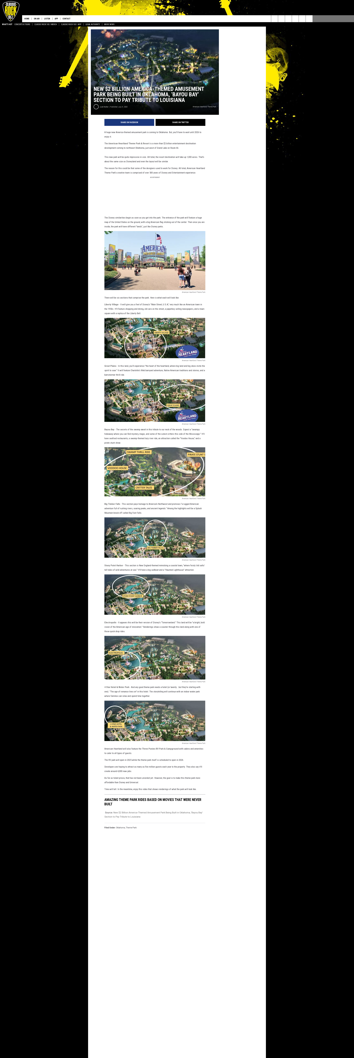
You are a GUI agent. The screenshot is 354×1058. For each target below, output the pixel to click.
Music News (109, 24)
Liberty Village (111, 304)
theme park (131, 828)
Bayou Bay (109, 429)
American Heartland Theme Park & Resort (128, 143)
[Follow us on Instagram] (295, 18)
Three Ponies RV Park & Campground (160, 748)
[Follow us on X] (309, 18)
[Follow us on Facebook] (288, 18)
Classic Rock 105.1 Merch (45, 24)
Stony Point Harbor (113, 565)
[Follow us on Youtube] (302, 18)
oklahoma (120, 828)
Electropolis (110, 622)
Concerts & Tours (22, 24)
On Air (37, 19)
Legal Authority (93, 24)
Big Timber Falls (112, 504)
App (56, 19)
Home (26, 19)
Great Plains (110, 366)
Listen (47, 19)
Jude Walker (104, 107)
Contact (66, 19)
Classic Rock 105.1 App (71, 24)
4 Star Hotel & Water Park (116, 687)
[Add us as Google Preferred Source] (281, 18)
